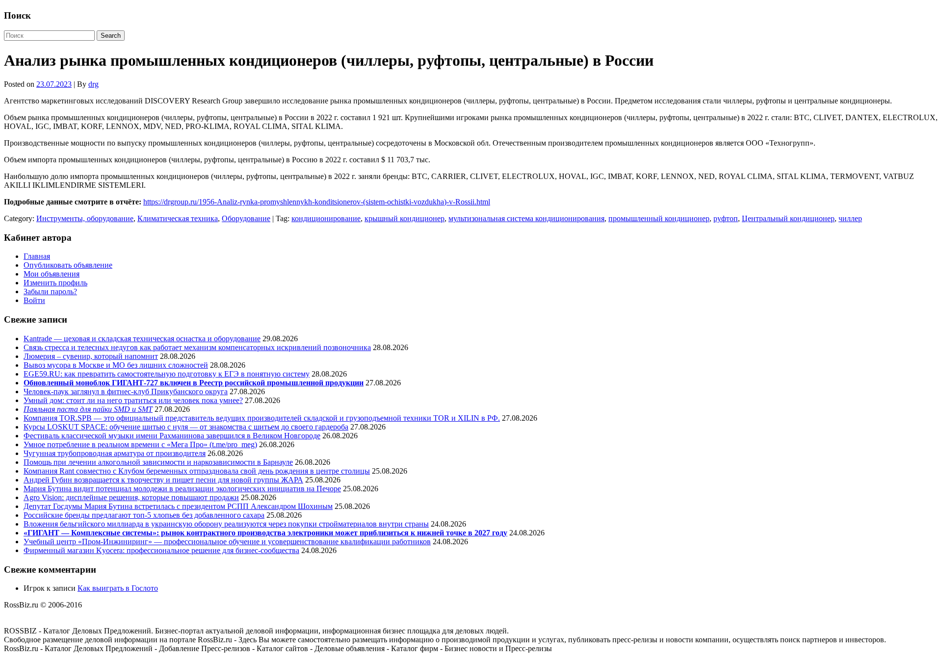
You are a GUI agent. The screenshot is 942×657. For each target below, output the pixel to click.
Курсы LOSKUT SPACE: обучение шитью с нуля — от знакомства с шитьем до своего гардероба (186, 427)
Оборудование (246, 218)
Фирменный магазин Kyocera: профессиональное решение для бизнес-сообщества (161, 550)
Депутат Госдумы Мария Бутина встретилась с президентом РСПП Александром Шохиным (178, 506)
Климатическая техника (177, 218)
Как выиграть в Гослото (118, 588)
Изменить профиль (55, 282)
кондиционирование (326, 218)
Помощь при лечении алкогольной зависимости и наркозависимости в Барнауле (158, 462)
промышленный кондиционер (658, 218)
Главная (37, 256)
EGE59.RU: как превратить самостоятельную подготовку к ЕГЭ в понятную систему (167, 374)
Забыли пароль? (50, 291)
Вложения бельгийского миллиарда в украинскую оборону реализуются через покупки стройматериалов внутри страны (226, 524)
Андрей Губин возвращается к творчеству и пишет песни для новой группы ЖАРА (163, 480)
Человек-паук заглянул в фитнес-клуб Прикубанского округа (126, 391)
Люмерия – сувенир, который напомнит (91, 356)
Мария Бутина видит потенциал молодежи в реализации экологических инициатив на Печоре (182, 488)
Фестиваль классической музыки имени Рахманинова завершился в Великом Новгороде (172, 435)
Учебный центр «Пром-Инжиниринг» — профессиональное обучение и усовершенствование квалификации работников (227, 541)
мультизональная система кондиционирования (526, 218)
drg (93, 84)
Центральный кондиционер (788, 218)
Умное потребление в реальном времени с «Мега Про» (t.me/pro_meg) (140, 444)
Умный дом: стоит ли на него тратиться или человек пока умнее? (133, 400)
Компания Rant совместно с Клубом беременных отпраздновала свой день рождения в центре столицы (197, 471)
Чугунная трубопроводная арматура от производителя (115, 453)
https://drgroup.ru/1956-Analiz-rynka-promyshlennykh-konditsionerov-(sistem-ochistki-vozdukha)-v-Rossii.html (316, 202)
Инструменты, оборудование (84, 218)
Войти (34, 300)
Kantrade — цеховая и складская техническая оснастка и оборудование (142, 338)
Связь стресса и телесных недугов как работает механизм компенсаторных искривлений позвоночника (197, 347)
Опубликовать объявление (68, 265)
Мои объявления (51, 274)
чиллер (850, 218)
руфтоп (725, 218)
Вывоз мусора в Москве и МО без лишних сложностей (116, 365)
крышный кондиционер (405, 218)
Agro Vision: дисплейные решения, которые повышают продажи (131, 497)
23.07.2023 (54, 84)
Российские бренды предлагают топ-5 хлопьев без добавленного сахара (144, 515)
